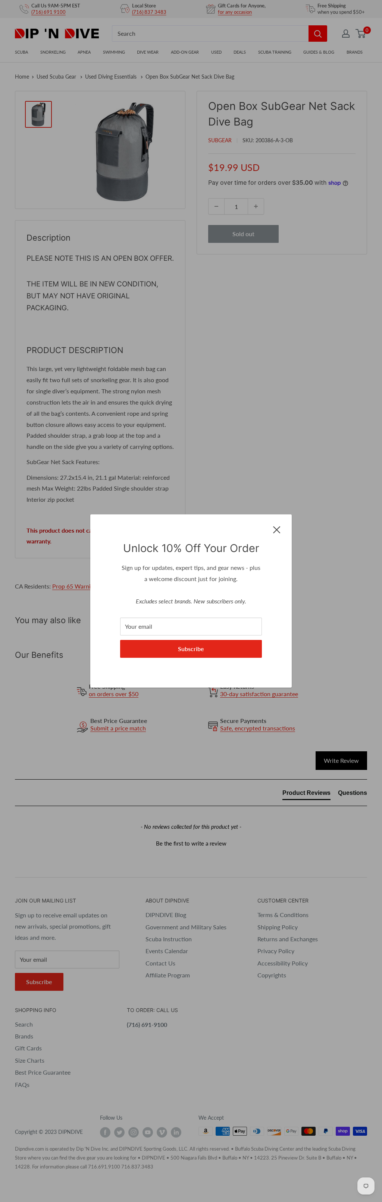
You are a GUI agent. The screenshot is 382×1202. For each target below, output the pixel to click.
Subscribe (191, 648)
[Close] (277, 529)
